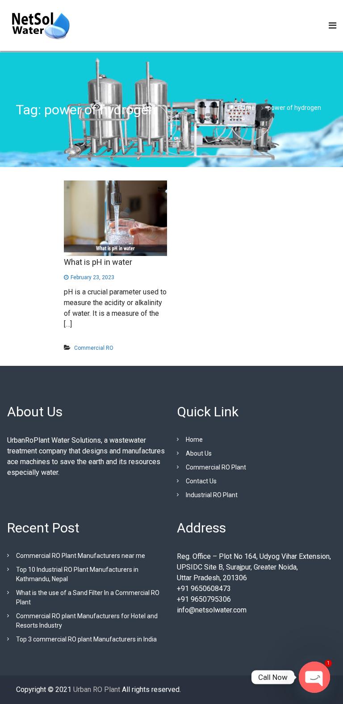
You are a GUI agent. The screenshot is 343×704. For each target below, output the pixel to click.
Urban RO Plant (95, 689)
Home (194, 439)
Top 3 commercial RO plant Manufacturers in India (86, 639)
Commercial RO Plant (216, 467)
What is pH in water (98, 262)
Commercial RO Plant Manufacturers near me (80, 555)
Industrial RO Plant (212, 495)
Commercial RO (93, 348)
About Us (199, 453)
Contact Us (201, 481)
